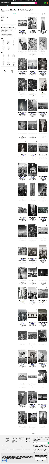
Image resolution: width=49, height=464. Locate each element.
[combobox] (23, 3)
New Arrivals (29, 5)
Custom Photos (22, 5)
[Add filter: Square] (8, 42)
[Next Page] (47, 13)
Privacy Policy (4, 460)
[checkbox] (3, 57)
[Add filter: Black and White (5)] (5, 70)
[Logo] (5, 3)
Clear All (14, 13)
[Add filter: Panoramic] (8, 47)
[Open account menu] (42, 3)
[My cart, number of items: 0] (47, 3)
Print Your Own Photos (13, 0)
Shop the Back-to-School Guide (24, 0)
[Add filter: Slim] (13, 41)
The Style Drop (5, 5)
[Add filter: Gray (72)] (12, 70)
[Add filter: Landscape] (3, 47)
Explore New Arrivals (35, 0)
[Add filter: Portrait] (4, 41)
